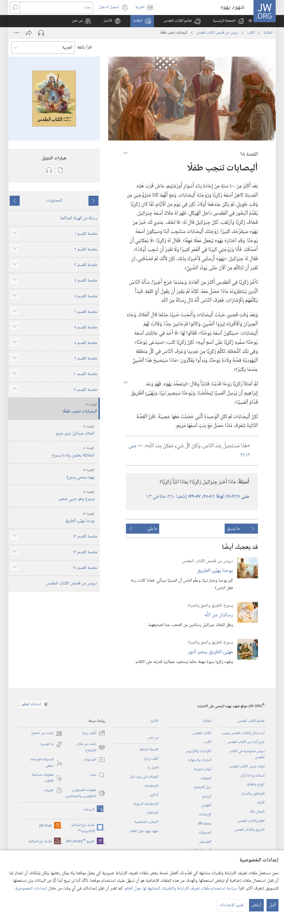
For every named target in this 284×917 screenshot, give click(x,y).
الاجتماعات (151, 786)
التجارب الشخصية (146, 822)
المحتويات (54, 200)
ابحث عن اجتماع (46, 733)
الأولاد (261, 803)
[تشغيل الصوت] (41, 32)
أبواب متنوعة (202, 769)
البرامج (206, 796)
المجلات (206, 778)
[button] (182, 21)
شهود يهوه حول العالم (144, 831)
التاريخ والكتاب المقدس (249, 830)
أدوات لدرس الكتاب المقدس (247, 766)
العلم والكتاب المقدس (251, 821)
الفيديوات (205, 833)
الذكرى (154, 795)
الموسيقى (205, 842)
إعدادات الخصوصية (31, 888)
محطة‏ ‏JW (204, 824)
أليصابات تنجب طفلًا (80, 409)
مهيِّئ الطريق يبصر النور (210, 652)
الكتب (251, 33)
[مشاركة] (29, 32)
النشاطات (152, 813)
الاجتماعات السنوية (145, 804)
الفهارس (206, 805)
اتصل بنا (153, 768)
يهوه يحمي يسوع (80, 474)
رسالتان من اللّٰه (218, 615)
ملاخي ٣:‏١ (156, 496)
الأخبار (154, 721)
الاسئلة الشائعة (149, 750)
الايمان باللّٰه (257, 812)
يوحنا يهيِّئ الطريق (215, 570)
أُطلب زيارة (151, 759)
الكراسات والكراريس (198, 751)
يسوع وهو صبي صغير (76, 496)
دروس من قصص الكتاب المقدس (217, 33)
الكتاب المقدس (201, 733)
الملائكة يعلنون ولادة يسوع (73, 452)
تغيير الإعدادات (231, 905)
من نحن (153, 738)
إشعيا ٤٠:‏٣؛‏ (177, 496)
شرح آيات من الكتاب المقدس (246, 742)
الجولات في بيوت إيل (144, 777)
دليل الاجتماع (202, 787)
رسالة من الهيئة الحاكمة (78, 218)
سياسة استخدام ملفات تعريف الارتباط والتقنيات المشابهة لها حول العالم (181, 888)
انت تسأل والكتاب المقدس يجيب (243, 733)
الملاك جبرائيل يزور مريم (75, 431)
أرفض (256, 905)
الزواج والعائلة (256, 785)
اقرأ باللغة (84, 47)
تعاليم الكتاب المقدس (251, 721)
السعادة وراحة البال (252, 776)
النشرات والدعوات (199, 760)
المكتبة (267, 33)
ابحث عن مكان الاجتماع (91, 747)
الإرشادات (205, 815)
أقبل (272, 905)
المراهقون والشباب (253, 794)
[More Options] (17, 32)
